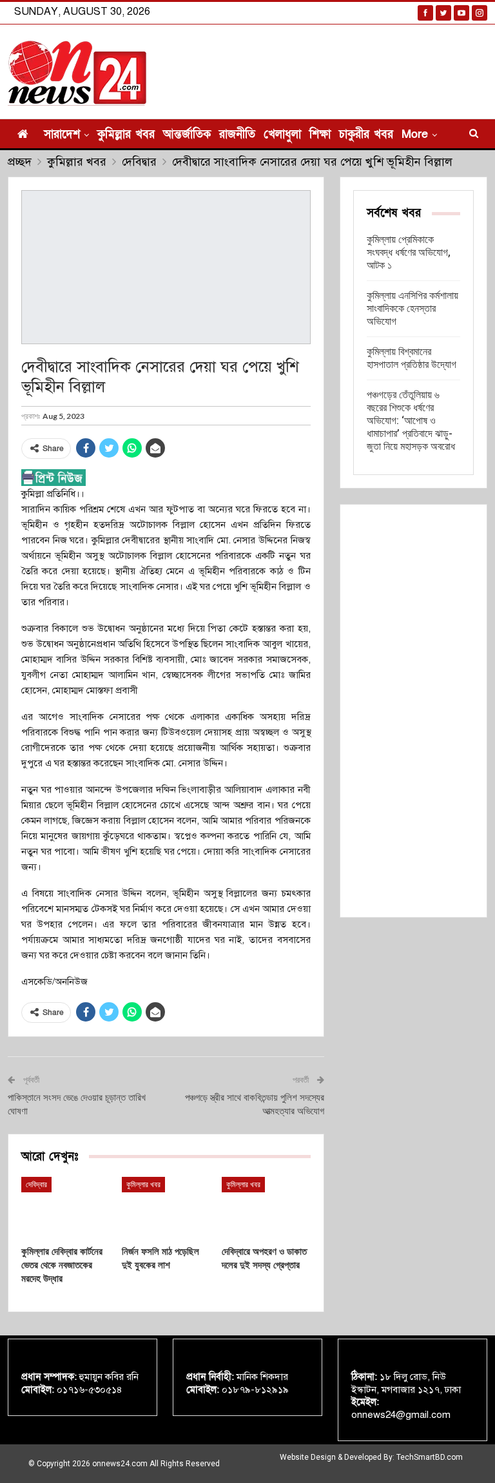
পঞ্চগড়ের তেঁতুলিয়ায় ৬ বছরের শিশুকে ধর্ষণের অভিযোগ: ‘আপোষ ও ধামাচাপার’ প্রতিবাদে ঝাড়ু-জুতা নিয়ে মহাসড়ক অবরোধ (411, 420)
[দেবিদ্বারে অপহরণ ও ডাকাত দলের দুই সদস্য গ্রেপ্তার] (266, 1208)
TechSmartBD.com (429, 1457)
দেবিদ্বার (36, 1184)
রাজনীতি (237, 134)
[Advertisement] (413, 711)
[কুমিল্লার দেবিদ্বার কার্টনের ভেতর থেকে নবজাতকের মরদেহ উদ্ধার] (65, 1208)
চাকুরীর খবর (366, 134)
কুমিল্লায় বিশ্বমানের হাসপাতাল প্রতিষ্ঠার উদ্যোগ (411, 358)
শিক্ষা (320, 134)
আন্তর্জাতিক (187, 134)
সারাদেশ (62, 134)
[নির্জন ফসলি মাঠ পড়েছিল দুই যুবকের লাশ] (166, 1208)
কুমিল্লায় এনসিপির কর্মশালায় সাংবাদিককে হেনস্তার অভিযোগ (412, 308)
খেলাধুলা (282, 134)
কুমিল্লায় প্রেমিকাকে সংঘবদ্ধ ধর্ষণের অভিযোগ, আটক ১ (409, 252)
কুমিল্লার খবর (126, 134)
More (415, 134)
